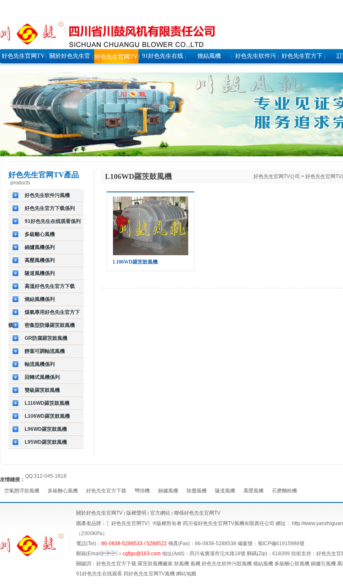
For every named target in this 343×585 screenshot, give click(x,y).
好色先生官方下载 (106, 491)
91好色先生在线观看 (99, 574)
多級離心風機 (63, 491)
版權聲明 (136, 513)
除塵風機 (197, 491)
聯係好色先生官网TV (197, 513)
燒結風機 (263, 564)
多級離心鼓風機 (292, 564)
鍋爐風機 (168, 491)
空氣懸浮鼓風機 (21, 491)
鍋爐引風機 (323, 564)
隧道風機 (225, 491)
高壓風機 (253, 491)
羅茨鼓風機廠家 (155, 564)
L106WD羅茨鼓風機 (135, 262)
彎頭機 (142, 491)
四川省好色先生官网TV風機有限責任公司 (228, 523)
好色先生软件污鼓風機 (227, 564)
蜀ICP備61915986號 (281, 543)
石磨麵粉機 (284, 491)
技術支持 (301, 554)
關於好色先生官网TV (99, 513)
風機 (195, 564)
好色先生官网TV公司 (276, 176)
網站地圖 (186, 574)
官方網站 (159, 513)
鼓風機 (181, 564)
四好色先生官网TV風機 (149, 574)
